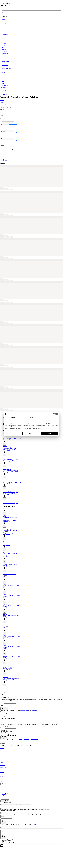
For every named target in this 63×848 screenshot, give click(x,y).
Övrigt (29, 149)
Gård (21, 149)
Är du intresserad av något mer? (6, 731)
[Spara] (4, 444)
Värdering (2, 2)
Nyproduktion (13, 2)
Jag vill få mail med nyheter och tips (9, 735)
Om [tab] (50, 417)
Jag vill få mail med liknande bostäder (9, 732)
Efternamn (2, 704)
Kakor (1, 797)
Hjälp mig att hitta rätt (26, 804)
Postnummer (2, 706)
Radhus (25, 149)
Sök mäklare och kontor (22, 809)
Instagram (2, 777)
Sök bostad (15, 809)
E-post (1, 705)
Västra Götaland (6, 93)
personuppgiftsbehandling (24, 710)
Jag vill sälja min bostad (17, 804)
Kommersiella (7, 2)
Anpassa (30, 433)
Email (1, 729)
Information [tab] (31, 417)
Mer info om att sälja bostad (44, 809)
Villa (3, 149)
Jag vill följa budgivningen (7, 734)
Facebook (2, 776)
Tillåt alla (49, 433)
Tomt (17, 149)
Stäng (13, 842)
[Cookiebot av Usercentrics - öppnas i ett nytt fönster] (52, 414)
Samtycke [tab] (13, 417)
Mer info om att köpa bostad (33, 809)
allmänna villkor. (34, 710)
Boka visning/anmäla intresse (6, 809)
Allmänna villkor (3, 795)
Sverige (4, 91)
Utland (17, 2)
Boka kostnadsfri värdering (5, 1)
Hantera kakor (3, 798)
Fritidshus (7, 149)
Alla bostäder (3, 794)
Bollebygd (5, 94)
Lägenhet (13, 149)
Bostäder (4, 90)
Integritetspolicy (3, 796)
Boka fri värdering (5, 800)
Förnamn (2, 702)
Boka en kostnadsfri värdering (6, 804)
